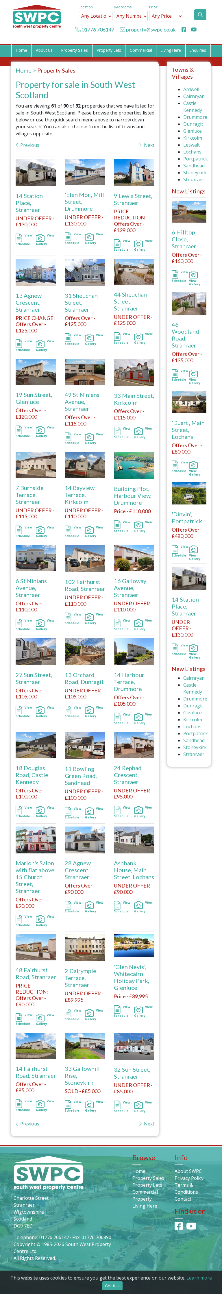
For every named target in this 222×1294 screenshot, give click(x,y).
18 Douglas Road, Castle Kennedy (32, 774)
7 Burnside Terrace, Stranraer (30, 494)
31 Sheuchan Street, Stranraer (81, 302)
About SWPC (188, 1171)
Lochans (192, 152)
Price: (153, 7)
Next (149, 145)
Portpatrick (195, 159)
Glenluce (192, 131)
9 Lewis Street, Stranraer (133, 199)
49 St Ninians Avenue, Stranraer (82, 401)
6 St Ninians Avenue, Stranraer (31, 587)
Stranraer (193, 179)
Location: (86, 7)
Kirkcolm (192, 138)
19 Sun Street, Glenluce (34, 398)
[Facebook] (184, 29)
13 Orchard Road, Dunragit (84, 678)
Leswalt (191, 145)
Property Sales (74, 50)
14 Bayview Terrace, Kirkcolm (80, 494)
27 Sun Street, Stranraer (34, 678)
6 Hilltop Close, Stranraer (184, 239)
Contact (183, 1199)
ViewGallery (194, 282)
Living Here (171, 50)
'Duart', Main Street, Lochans (188, 429)
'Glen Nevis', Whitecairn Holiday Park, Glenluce (131, 977)
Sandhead (194, 165)
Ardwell (191, 89)
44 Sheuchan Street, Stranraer (130, 301)
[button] (200, 14)
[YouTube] (194, 29)
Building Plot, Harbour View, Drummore (132, 495)
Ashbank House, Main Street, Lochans (134, 869)
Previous (29, 145)
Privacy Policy (189, 1178)
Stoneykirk (195, 172)
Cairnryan (194, 96)
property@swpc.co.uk (151, 29)
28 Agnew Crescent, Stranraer (78, 869)
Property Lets (109, 50)
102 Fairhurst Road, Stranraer (85, 585)
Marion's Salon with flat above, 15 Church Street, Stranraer (36, 876)
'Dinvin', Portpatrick (187, 517)
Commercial (141, 50)
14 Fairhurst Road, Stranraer (36, 1072)
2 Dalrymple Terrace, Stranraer (80, 977)
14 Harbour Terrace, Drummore (129, 681)
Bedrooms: (123, 7)
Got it (110, 1286)
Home (21, 50)
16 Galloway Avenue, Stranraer (130, 587)
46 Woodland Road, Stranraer (185, 335)
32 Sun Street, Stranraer (132, 1073)
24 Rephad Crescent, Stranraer (128, 774)
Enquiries (198, 50)
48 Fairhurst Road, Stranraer (36, 973)
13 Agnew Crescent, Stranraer (29, 302)
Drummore (195, 117)
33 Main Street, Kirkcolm (134, 399)
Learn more (199, 1278)
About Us (44, 50)
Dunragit (193, 124)
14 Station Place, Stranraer (29, 202)
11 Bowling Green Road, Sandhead (81, 775)
